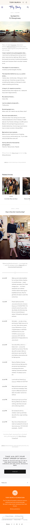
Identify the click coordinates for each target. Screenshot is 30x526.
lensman (13, 45)
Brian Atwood (9, 445)
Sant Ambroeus (16, 426)
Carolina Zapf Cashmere (15, 267)
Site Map (25, 519)
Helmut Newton (6, 136)
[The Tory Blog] (15, 7)
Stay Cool (19, 73)
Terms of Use (17, 519)
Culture (17, 12)
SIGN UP (15, 471)
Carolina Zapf (17, 445)
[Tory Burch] (15, 2)
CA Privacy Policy (19, 516)
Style (17, 208)
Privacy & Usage (9, 516)
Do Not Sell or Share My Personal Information (12, 517)
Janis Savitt (15, 340)
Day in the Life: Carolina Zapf (15, 212)
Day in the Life (25, 445)
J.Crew (24, 327)
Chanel (14, 327)
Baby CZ (21, 265)
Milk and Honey (11, 46)
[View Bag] (26, 2)
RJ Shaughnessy (21, 162)
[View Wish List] (23, 2)
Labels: (6, 162)
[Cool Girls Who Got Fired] (11, 186)
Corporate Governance (7, 519)
